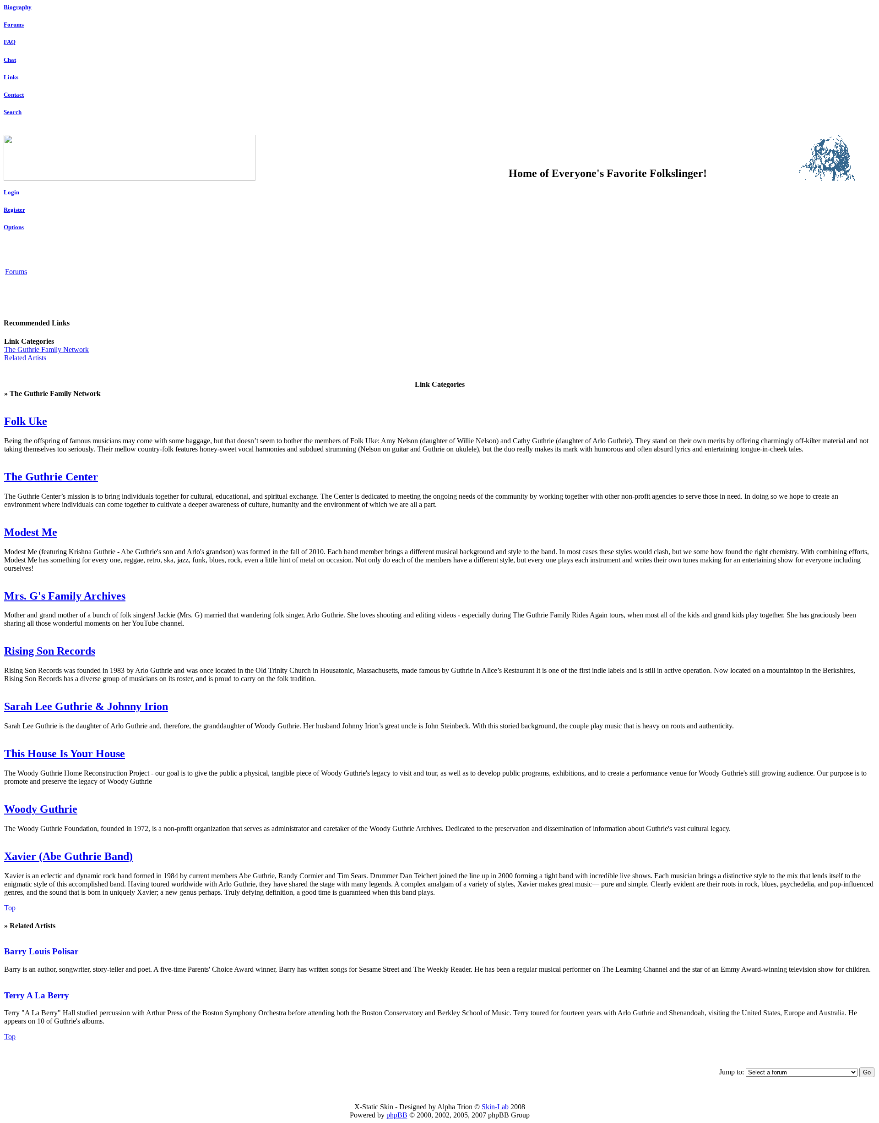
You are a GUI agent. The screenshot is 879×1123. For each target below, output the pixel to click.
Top (10, 908)
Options (14, 227)
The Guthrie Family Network (46, 349)
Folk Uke (25, 421)
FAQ (10, 42)
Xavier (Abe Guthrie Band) (68, 856)
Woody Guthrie (40, 809)
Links (11, 77)
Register (14, 209)
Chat (10, 59)
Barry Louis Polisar (41, 951)
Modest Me (30, 532)
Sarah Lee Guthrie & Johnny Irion (86, 706)
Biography (18, 7)
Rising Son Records (49, 651)
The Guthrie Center (51, 477)
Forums (14, 24)
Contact (14, 94)
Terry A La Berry (36, 995)
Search (13, 112)
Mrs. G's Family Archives (64, 596)
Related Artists (25, 358)
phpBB (396, 1115)
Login (11, 192)
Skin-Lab (495, 1107)
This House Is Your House (64, 754)
